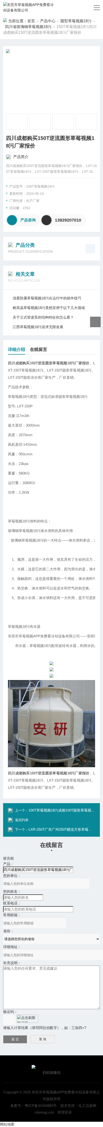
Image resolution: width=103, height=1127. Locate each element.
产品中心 (47, 21)
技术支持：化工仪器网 (78, 1106)
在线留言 (38, 349)
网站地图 (7, 1124)
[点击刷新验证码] (27, 1019)
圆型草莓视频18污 (76, 21)
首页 (31, 21)
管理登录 (64, 1112)
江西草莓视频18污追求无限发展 (38, 327)
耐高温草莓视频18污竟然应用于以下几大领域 (49, 308)
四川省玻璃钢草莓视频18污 (28, 27)
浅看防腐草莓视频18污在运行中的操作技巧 (47, 298)
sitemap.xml (44, 1112)
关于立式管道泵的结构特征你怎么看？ (43, 317)
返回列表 (22, 820)
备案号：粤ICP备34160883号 (33, 1106)
